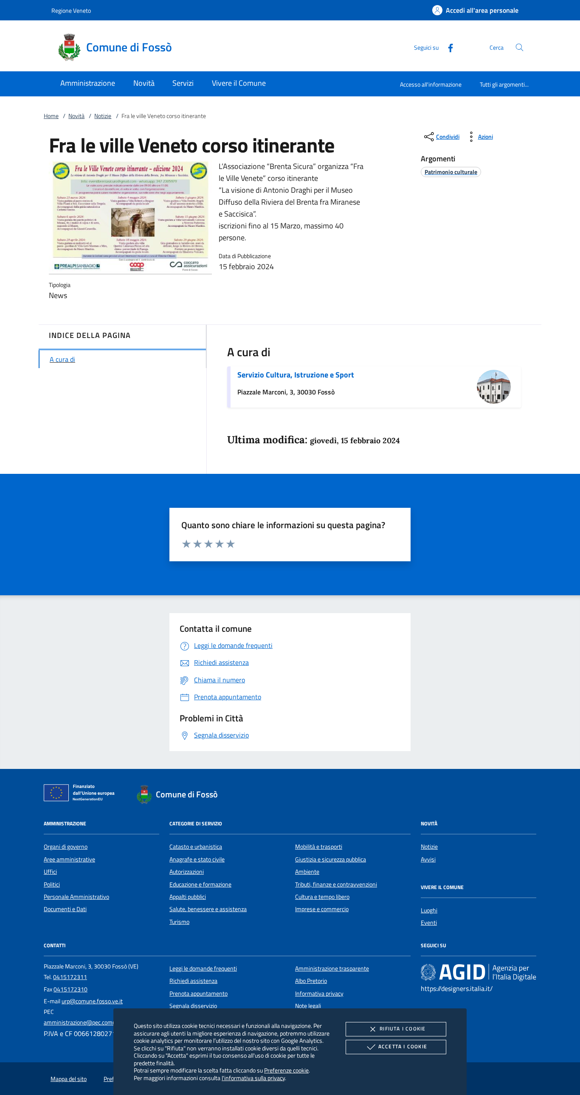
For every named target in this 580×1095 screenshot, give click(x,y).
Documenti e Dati (65, 909)
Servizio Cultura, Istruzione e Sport (295, 374)
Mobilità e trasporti (318, 846)
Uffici (50, 871)
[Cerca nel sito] (519, 47)
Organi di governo (65, 846)
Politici (52, 884)
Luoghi (429, 910)
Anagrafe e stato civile (197, 859)
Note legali (308, 1006)
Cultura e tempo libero (322, 896)
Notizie (102, 116)
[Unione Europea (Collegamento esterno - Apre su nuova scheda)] (81, 794)
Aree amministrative (69, 859)
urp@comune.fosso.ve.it (92, 1001)
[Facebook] (447, 47)
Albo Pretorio (311, 980)
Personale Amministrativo (76, 896)
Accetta (402, 1046)
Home (51, 116)
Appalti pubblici (187, 896)
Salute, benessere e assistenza (208, 909)
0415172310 (70, 989)
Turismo (179, 921)
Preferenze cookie (286, 1070)
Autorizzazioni (186, 871)
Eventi (429, 922)
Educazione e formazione (200, 884)
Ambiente (307, 871)
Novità (76, 116)
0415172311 (70, 977)
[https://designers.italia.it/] (478, 972)
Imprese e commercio (322, 909)
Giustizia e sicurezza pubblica (330, 859)
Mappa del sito (69, 1079)
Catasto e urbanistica (195, 846)
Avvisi (428, 859)
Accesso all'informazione (431, 84)
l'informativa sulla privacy (253, 1077)
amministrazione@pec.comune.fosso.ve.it (96, 1022)
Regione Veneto (71, 10)
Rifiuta (402, 1029)
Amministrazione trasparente (332, 968)
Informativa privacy (319, 993)
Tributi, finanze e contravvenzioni (336, 884)
